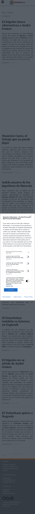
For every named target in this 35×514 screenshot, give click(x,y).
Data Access (17, 297)
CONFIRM (11, 289)
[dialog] (17, 257)
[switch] (27, 257)
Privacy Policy (28, 297)
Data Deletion (6, 297)
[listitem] (17, 252)
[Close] (31, 217)
